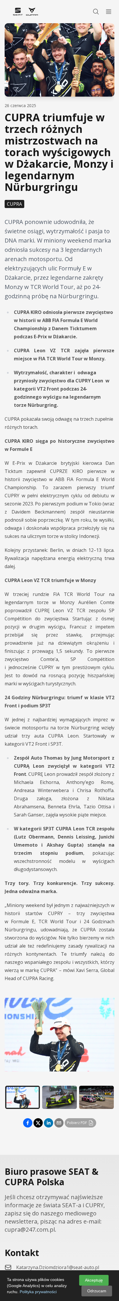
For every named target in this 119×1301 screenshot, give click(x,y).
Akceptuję (94, 1280)
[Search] (96, 11)
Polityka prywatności (38, 1291)
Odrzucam (96, 1291)
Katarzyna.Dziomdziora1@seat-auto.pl (57, 1267)
